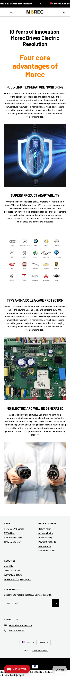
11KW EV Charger (12, 541)
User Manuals (44, 546)
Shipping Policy (45, 533)
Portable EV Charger (14, 528)
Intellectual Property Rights (17, 579)
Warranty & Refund (13, 574)
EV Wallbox (9, 533)
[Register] (55, 603)
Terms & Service (12, 570)
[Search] (11, 12)
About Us (8, 566)
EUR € (28, 642)
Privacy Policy (45, 537)
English (42, 642)
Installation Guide (46, 550)
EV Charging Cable (13, 537)
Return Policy (44, 528)
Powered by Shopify (40, 650)
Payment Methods (47, 541)
